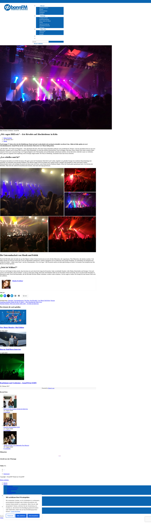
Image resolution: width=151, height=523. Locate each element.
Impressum (6, 474)
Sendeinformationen (12, 487)
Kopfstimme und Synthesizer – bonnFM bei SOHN (18, 383)
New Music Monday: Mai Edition (12, 327)
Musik (5, 141)
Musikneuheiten (11, 492)
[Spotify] (90, 5)
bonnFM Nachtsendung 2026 (11, 427)
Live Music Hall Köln (44, 300)
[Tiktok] (74, 5)
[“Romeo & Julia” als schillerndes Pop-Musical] (10, 444)
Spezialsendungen (12, 489)
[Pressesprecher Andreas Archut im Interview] (10, 407)
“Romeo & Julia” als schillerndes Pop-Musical (16, 445)
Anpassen (10, 515)
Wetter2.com (51, 388)
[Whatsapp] (82, 5)
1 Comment (6, 412)
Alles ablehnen (21, 515)
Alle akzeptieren (33, 515)
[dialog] (22, 506)
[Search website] (40, 36)
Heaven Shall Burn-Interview (10, 349)
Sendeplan (10, 486)
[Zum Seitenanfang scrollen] (0, 478)
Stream (5, 483)
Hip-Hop (26, 300)
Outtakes (9, 494)
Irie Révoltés (33, 300)
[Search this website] (41, 41)
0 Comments (6, 430)
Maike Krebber (7, 138)
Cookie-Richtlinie (15, 511)
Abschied (10, 300)
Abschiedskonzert (19, 300)
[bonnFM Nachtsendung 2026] (10, 425)
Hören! (5, 484)
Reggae (53, 300)
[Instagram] (66, 5)
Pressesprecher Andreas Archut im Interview (15, 409)
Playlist (9, 491)
